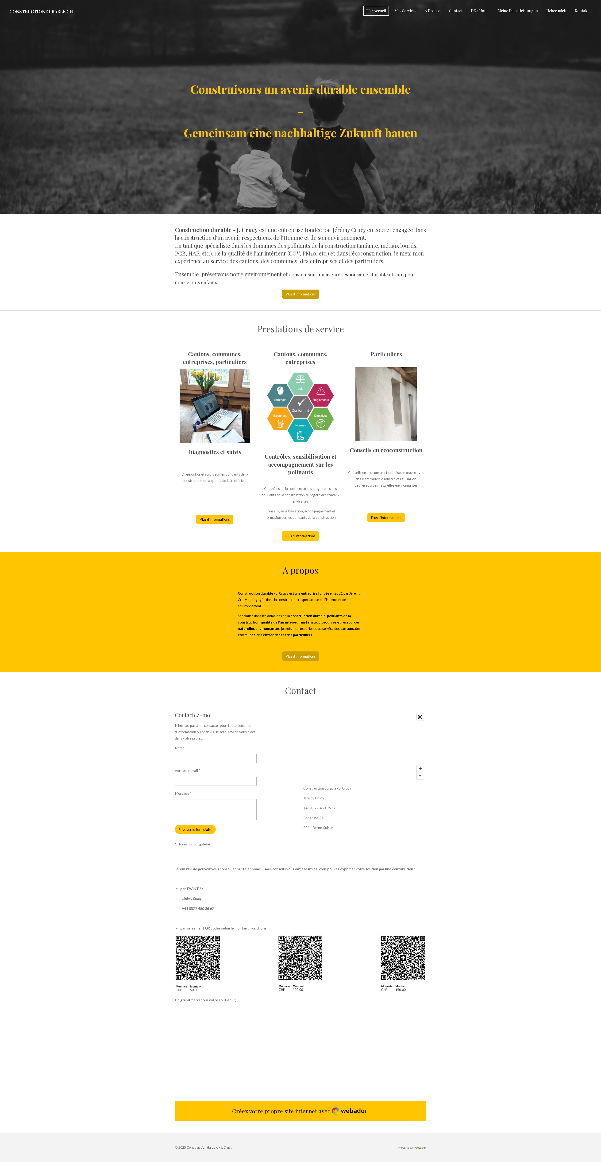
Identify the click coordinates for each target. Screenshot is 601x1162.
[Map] (364, 746)
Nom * (180, 748)
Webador (420, 1147)
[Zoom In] (420, 768)
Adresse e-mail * (187, 770)
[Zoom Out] (420, 775)
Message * (183, 793)
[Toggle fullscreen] (420, 716)
